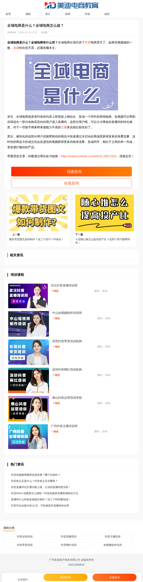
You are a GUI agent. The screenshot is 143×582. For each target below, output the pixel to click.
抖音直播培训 (69, 536)
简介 (47, 13)
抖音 (88, 42)
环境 (87, 13)
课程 (28, 13)
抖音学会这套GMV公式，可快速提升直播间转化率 (40, 505)
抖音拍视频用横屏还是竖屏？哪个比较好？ (36, 474)
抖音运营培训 (25, 536)
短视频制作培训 (113, 544)
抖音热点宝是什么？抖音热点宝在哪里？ (34, 480)
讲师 (67, 13)
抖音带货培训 (25, 544)
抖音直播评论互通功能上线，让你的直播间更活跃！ (41, 487)
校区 (107, 13)
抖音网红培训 (69, 544)
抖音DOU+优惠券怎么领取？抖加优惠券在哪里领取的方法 (44, 493)
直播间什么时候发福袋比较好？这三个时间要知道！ (41, 499)
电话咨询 (65, 577)
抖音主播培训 (112, 536)
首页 (8, 13)
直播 (16, 47)
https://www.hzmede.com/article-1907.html (88, 156)
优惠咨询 (74, 172)
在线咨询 (71, 183)
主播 (64, 127)
